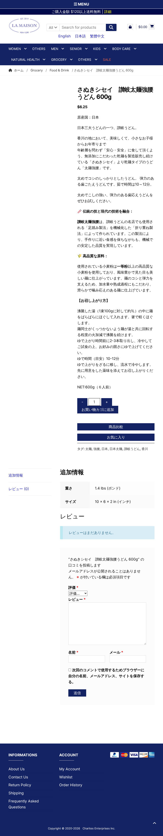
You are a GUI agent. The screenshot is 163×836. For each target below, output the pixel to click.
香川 (145, 449)
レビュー (77, 599)
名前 (73, 652)
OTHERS (84, 60)
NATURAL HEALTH (25, 60)
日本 (104, 449)
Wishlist (65, 777)
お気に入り (116, 437)
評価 (73, 587)
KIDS (97, 49)
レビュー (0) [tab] (18, 489)
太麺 (88, 449)
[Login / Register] (130, 27)
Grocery (59, 60)
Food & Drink (59, 70)
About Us (16, 769)
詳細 (107, 11)
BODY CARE (121, 49)
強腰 (96, 449)
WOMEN (14, 49)
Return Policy (19, 785)
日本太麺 (116, 449)
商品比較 (116, 426)
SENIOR (76, 49)
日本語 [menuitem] (80, 36)
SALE (107, 60)
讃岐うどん (132, 449)
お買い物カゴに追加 (98, 409)
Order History (70, 785)
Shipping (16, 793)
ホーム (19, 70)
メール (116, 652)
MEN (54, 49)
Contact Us (18, 777)
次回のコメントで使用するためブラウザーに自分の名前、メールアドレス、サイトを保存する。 (106, 676)
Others (38, 49)
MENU (83, 4)
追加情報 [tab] (15, 475)
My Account (69, 769)
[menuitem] (64, 36)
